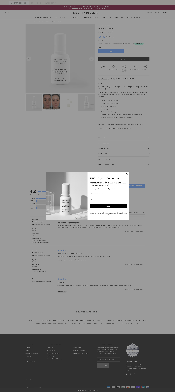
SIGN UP (108, 206)
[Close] (127, 174)
